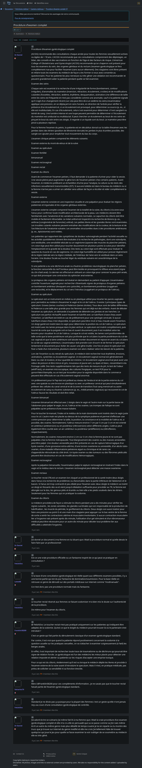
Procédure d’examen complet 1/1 (57, 9)
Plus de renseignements (24, 18)
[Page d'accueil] (1, 9)
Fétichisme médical (21, 9)
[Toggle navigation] (4, 3)
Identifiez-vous (42, 3)
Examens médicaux (37, 9)
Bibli (31, 3)
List (17, 30)
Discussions (20, 3)
